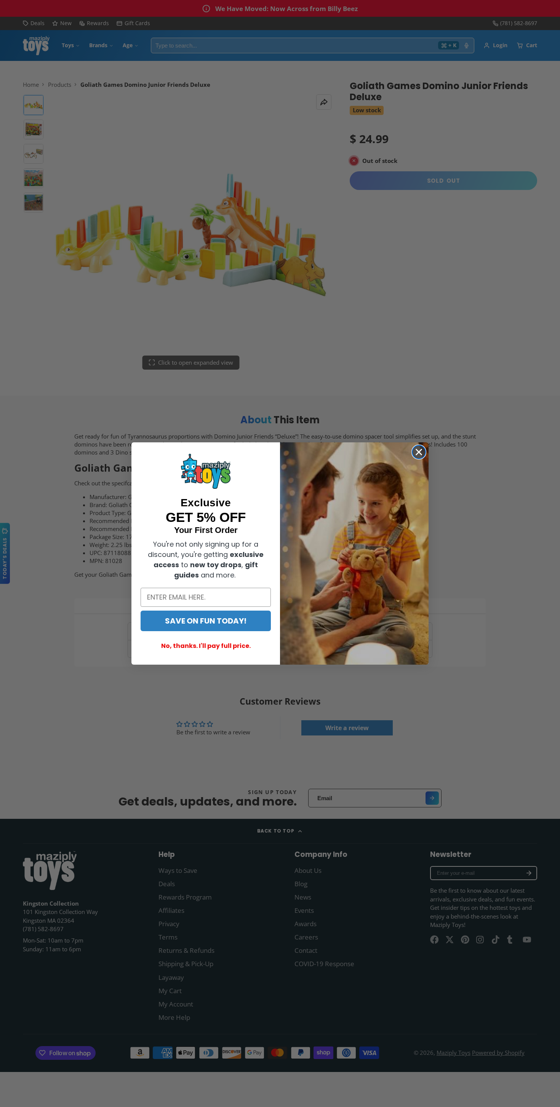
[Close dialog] (419, 452)
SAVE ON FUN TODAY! (205, 621)
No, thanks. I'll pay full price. (206, 645)
